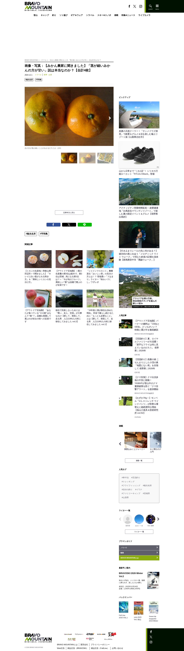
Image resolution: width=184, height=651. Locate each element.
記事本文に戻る (69, 213)
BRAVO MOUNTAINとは (67, 644)
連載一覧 (139, 461)
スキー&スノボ (104, 15)
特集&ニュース (128, 15)
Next (110, 118)
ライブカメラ (144, 15)
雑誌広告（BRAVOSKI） (77, 648)
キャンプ (45, 15)
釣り (54, 15)
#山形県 (125, 497)
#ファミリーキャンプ (131, 493)
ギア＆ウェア (77, 15)
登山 (36, 15)
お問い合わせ (117, 648)
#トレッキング (128, 481)
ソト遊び (63, 15)
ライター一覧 (139, 532)
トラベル (90, 15)
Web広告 (61, 648)
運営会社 (84, 644)
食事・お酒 (48, 75)
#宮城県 (146, 493)
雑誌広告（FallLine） (100, 648)
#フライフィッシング (131, 485)
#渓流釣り (135, 477)
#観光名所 (29, 80)
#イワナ (138, 489)
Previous (28, 118)
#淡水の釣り (127, 489)
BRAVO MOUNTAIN (31, 60)
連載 (116, 15)
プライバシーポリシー (100, 644)
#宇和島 (38, 80)
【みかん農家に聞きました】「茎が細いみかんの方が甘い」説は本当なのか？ (75, 60)
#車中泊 (125, 477)
